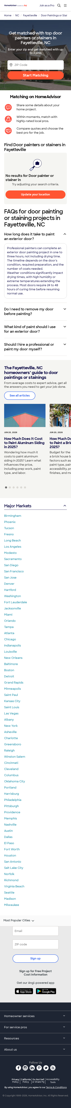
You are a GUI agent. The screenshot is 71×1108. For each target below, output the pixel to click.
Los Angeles (12, 547)
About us (10, 1049)
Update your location (35, 194)
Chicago (10, 639)
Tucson (9, 528)
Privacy (15, 1080)
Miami (8, 614)
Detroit (9, 676)
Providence (12, 812)
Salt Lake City (13, 868)
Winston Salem (14, 757)
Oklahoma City (14, 781)
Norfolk (9, 874)
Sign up (35, 958)
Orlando (10, 621)
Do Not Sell (38, 1080)
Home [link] (7, 15)
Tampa (9, 627)
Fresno (9, 534)
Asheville (10, 732)
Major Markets (17, 506)
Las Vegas (11, 713)
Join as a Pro (46, 5)
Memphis (10, 818)
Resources (11, 1038)
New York (11, 726)
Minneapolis (12, 689)
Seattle (9, 892)
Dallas (8, 837)
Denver (9, 584)
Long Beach (12, 540)
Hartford (10, 590)
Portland (10, 787)
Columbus (11, 775)
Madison (10, 899)
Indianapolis (12, 645)
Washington (12, 596)
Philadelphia (12, 800)
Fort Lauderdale (15, 602)
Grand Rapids (13, 682)
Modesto (10, 553)
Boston (9, 670)
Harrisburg (11, 794)
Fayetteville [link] (30, 15)
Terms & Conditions (56, 1087)
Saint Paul (11, 695)
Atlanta (9, 633)
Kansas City (12, 701)
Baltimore (11, 664)
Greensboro (12, 744)
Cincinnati (11, 763)
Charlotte (11, 738)
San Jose (10, 577)
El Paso (9, 843)
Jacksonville (12, 608)
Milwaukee (11, 905)
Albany (9, 719)
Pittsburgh (11, 806)
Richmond (11, 880)
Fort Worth (12, 849)
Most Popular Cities (16, 920)
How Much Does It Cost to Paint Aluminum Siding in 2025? (24, 443)
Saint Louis (11, 707)
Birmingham (12, 516)
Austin (8, 831)
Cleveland (11, 769)
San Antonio (12, 862)
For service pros (15, 1027)
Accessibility (52, 1081)
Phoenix (10, 522)
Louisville (10, 652)
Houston (10, 855)
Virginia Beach (14, 886)
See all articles (20, 395)
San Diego (11, 565)
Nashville (10, 824)
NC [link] (17, 15)
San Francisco (14, 571)
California (26, 1080)
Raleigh (9, 750)
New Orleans (13, 658)
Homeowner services (19, 1016)
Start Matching (35, 75)
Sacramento (13, 559)
